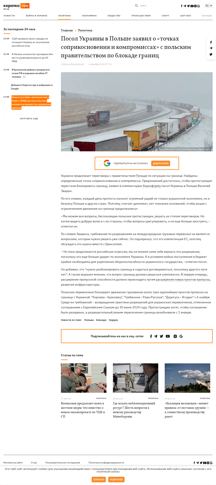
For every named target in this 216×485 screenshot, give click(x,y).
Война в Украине (36, 15)
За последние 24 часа (19, 29)
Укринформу (152, 186)
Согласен (98, 479)
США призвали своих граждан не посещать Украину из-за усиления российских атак (30, 42)
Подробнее (116, 479)
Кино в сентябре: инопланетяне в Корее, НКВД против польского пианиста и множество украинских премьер (31, 102)
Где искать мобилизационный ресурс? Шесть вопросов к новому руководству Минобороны (134, 410)
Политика (64, 15)
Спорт (165, 15)
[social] (181, 6)
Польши (141, 176)
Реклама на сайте (13, 462)
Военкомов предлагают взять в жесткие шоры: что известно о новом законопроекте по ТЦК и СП (83, 410)
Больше (207, 15)
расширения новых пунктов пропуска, (183, 279)
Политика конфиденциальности (106, 462)
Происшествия (141, 15)
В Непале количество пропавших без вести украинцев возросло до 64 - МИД (32, 58)
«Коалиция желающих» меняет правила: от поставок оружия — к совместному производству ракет (187, 410)
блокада (101, 320)
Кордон (113, 320)
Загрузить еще (29, 118)
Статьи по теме (72, 355)
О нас (34, 462)
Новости (9, 15)
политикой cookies (108, 472)
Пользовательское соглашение (62, 462)
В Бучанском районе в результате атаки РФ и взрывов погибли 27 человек (31, 73)
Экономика (89, 15)
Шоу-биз (185, 15)
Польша (89, 320)
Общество (114, 15)
